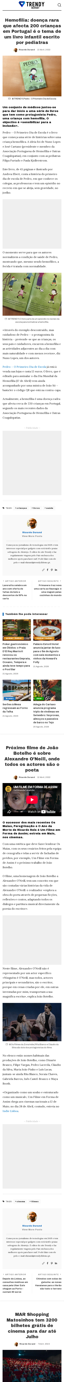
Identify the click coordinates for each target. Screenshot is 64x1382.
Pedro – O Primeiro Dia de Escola (24, 366)
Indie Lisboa (10, 1111)
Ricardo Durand (27, 50)
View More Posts (32, 536)
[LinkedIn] (56, 570)
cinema (21, 1201)
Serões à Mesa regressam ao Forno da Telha (15, 708)
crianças (22, 508)
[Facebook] (47, 570)
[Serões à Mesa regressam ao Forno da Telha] (17, 690)
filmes (35, 1201)
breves (9, 698)
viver (39, 698)
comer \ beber (14, 638)
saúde (49, 508)
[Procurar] (59, 5)
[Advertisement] (32, 224)
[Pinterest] (52, 570)
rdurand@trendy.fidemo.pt (37, 562)
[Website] (43, 570)
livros (36, 508)
